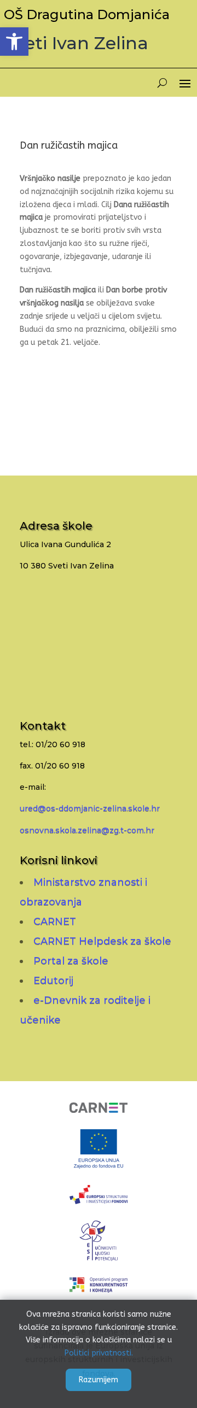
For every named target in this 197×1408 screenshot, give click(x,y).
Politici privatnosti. (99, 1353)
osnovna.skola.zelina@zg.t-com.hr (87, 830)
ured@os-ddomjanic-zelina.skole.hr (90, 808)
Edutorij (53, 981)
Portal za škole (70, 961)
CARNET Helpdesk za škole (102, 941)
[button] (14, 41)
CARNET (54, 922)
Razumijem (98, 1379)
